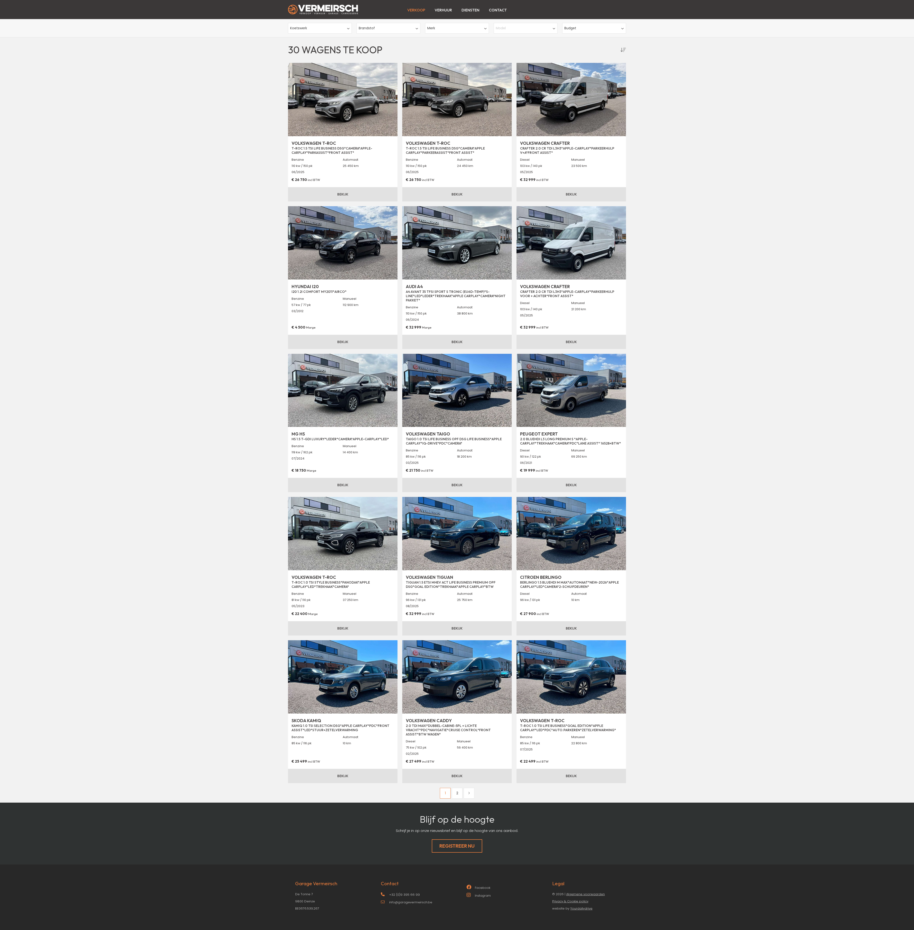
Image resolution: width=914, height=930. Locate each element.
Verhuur (443, 10)
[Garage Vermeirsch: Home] (323, 7)
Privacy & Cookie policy (570, 901)
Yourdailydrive (581, 908)
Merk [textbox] (431, 28)
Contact (498, 10)
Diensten (470, 10)
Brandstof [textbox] (367, 28)
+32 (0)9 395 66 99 (404, 894)
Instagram (483, 895)
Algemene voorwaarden (585, 894)
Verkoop (416, 10)
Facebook (482, 887)
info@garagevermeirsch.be (410, 902)
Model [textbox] (501, 28)
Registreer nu (457, 846)
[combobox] (320, 28)
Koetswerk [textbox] (298, 28)
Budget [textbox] (570, 28)
